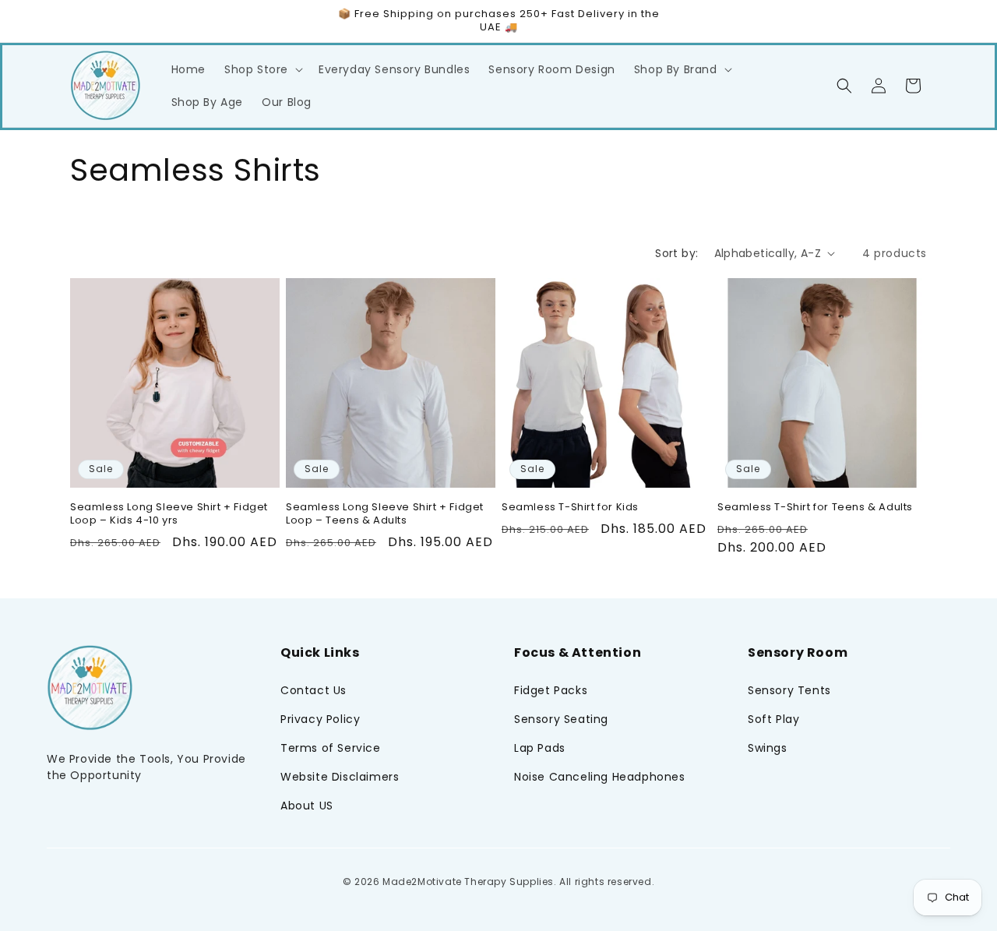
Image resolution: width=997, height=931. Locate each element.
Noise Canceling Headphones (599, 777)
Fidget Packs (550, 690)
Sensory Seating (561, 719)
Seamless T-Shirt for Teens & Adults (815, 507)
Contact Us (313, 690)
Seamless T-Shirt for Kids (570, 507)
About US (306, 805)
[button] (262, 69)
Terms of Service (330, 748)
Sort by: (676, 253)
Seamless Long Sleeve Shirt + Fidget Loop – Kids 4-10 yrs (169, 514)
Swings (767, 748)
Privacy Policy (320, 719)
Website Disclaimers (339, 777)
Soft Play (773, 719)
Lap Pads (539, 748)
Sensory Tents (789, 690)
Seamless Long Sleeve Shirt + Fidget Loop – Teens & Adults (385, 514)
